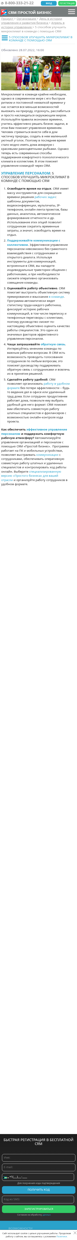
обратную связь (53, 344)
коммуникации (47, 455)
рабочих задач (45, 197)
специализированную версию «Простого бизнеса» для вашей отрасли (31, 475)
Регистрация (67, 3)
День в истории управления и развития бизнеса (31, 21)
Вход (49, 3)
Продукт (7, 19)
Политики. (62, 1236)
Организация (27, 19)
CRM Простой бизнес (30, 12)
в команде (56, 296)
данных (47, 1214)
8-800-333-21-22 (19, 2)
